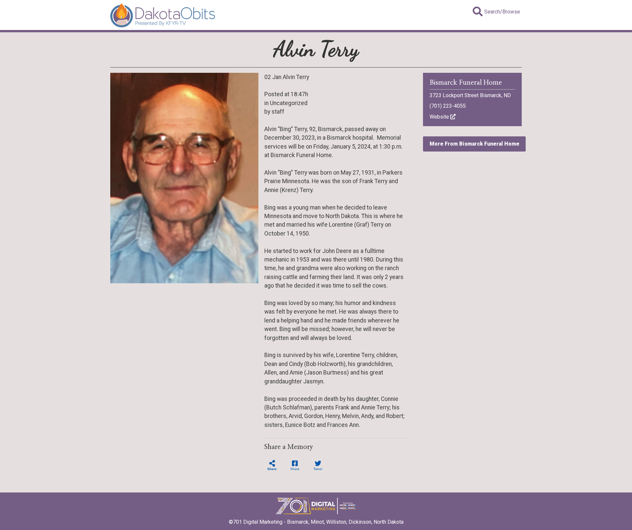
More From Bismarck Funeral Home (474, 144)
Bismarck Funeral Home (466, 82)
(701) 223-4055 (448, 106)
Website (440, 117)
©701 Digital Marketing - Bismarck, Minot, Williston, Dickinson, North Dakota (316, 522)
